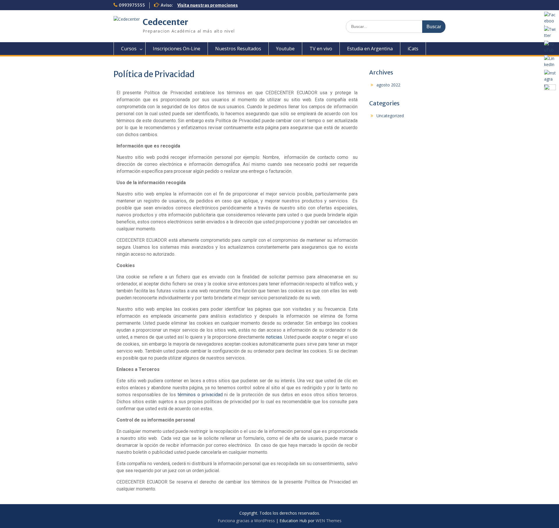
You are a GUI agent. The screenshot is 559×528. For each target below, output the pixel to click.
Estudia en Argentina (370, 48)
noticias (274, 337)
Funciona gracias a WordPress (246, 520)
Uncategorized (390, 115)
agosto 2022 (388, 85)
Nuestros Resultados (238, 48)
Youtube (285, 48)
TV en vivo (320, 48)
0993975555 (132, 5)
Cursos (129, 48)
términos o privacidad (200, 394)
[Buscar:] (395, 26)
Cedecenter (165, 22)
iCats (413, 48)
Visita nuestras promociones (207, 5)
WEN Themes (329, 520)
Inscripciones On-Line (176, 48)
